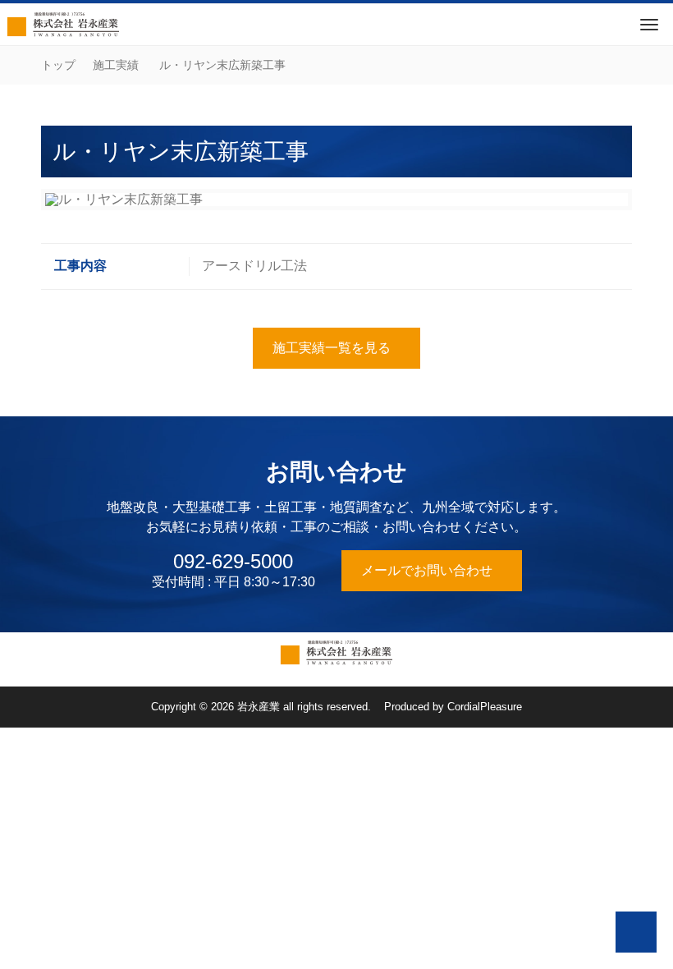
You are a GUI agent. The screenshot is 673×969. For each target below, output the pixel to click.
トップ (58, 64)
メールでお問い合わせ (426, 570)
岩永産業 (258, 706)
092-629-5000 (233, 562)
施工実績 (116, 64)
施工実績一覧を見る (331, 348)
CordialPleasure (484, 706)
